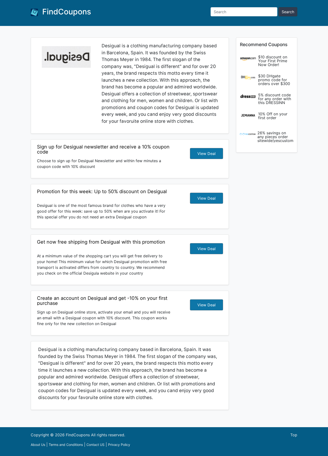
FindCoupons (65, 11)
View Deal (206, 153)
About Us (38, 445)
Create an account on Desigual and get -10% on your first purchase (102, 300)
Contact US (95, 445)
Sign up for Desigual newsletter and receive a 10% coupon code (103, 149)
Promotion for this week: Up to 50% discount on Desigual (102, 191)
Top (293, 434)
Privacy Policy (119, 445)
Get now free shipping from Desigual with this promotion (101, 242)
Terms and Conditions (66, 445)
